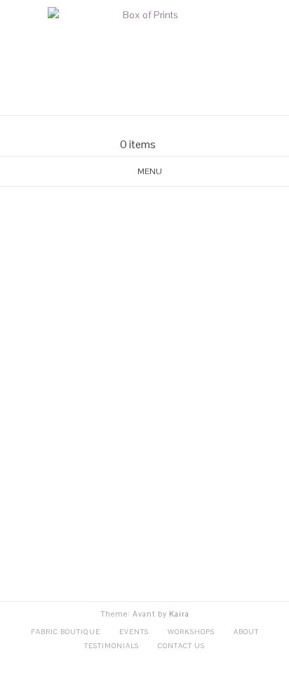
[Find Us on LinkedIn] (169, 126)
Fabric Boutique (65, 631)
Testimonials (111, 645)
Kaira (179, 614)
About (246, 631)
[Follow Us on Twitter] (152, 126)
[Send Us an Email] (119, 126)
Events (134, 631)
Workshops (191, 631)
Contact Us (181, 645)
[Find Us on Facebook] (136, 126)
